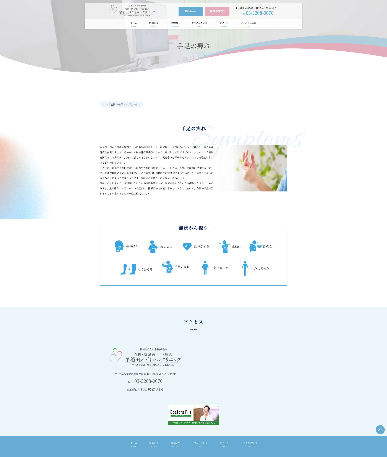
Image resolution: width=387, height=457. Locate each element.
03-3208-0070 (257, 13)
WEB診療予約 (217, 11)
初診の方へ (190, 11)
